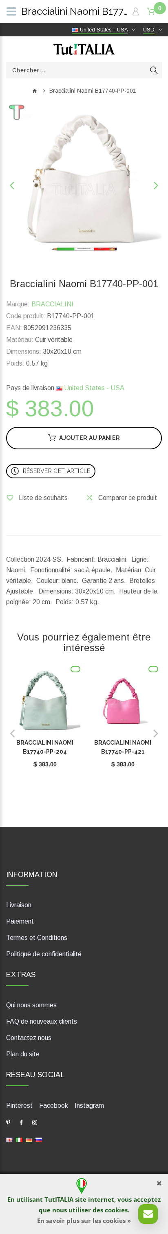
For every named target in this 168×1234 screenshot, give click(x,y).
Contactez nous (28, 1037)
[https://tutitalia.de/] (29, 1139)
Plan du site (23, 1054)
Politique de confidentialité (44, 954)
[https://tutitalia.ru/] (38, 1139)
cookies (116, 1210)
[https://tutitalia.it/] (19, 1139)
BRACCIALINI (52, 304)
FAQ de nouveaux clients (41, 1021)
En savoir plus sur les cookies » (84, 1220)
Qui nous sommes (31, 1005)
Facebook (53, 1105)
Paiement (20, 921)
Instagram (89, 1105)
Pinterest (19, 1105)
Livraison (18, 905)
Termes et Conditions (36, 937)
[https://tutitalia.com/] (9, 1139)
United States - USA (93, 387)
